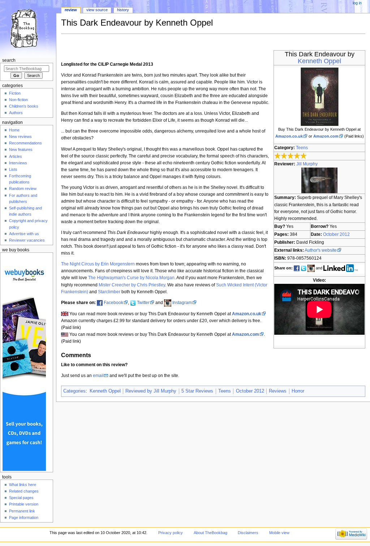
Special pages (21, 497)
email (98, 375)
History (123, 10)
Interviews (18, 163)
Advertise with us (24, 233)
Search (9, 60)
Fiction (15, 93)
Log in (357, 3)
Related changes (24, 491)
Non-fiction (18, 100)
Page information (23, 517)
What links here (22, 484)
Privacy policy (170, 532)
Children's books (23, 106)
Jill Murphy (307, 163)
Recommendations (25, 143)
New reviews (20, 136)
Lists (13, 169)
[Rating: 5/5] (290, 156)
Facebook (113, 302)
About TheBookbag (210, 532)
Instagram (182, 302)
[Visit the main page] (28, 28)
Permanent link (22, 511)
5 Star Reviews (197, 391)
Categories (74, 391)
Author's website (321, 250)
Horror (298, 391)
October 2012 (336, 234)
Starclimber (109, 291)
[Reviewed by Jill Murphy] (319, 180)
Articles (15, 156)
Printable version (23, 504)
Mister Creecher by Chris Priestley (132, 284)
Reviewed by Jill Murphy (150, 391)
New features (21, 149)
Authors (16, 112)
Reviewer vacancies (27, 240)
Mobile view (279, 532)
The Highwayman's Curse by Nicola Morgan (131, 277)
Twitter (143, 302)
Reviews (278, 391)
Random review (22, 188)
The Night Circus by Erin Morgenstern (98, 263)
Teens (302, 147)
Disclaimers (248, 532)
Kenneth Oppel (319, 61)
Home (14, 130)
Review (71, 10)
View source (97, 10)
